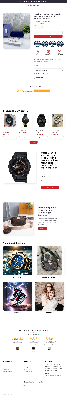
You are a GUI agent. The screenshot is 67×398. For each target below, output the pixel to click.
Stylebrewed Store (10, 394)
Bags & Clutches (48, 277)
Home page (6, 364)
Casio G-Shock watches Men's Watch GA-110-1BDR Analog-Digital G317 (41, 129)
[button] (4, 5)
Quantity (35, 25)
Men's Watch (17, 277)
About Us (26, 364)
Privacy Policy (27, 367)
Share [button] (36, 65)
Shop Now (42, 228)
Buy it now (48, 36)
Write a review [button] (42, 91)
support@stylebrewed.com (53, 375)
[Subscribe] (43, 385)
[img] (33, 333)
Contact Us (6, 369)
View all (33, 142)
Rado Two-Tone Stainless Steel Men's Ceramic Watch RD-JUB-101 (25, 129)
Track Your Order (7, 371)
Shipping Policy (28, 371)
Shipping (42, 23)
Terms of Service (28, 374)
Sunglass (48, 313)
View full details (54, 193)
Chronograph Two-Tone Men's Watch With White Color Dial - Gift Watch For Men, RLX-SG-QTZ (57, 129)
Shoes (16, 313)
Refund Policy (27, 369)
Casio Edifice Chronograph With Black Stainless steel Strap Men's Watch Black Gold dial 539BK (9, 129)
